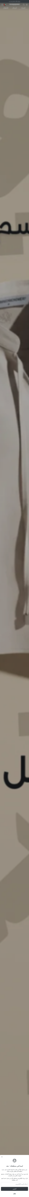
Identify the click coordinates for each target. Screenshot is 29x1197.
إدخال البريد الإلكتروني (21, 1184)
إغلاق (14, 1193)
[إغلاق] (2, 1157)
